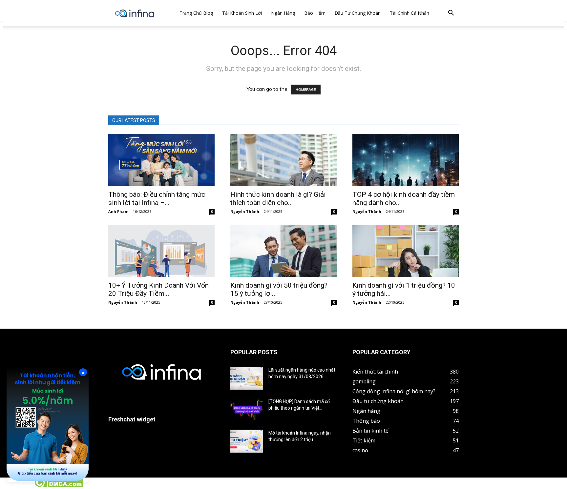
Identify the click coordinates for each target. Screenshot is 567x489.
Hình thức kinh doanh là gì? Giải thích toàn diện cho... (278, 199)
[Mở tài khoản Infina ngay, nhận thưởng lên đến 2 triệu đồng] (246, 441)
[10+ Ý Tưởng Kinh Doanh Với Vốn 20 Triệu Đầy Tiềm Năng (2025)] (161, 251)
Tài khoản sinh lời (242, 13)
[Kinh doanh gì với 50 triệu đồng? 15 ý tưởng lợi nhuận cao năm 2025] (283, 251)
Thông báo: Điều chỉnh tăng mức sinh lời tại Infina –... (156, 199)
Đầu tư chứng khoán (358, 13)
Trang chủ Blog (196, 13)
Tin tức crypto (16, 485)
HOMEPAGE (306, 89)
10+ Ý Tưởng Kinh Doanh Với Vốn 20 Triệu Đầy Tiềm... (158, 289)
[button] (451, 13)
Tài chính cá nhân (409, 13)
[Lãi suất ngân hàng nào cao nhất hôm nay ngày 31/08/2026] (246, 378)
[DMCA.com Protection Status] (58, 485)
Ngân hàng (283, 13)
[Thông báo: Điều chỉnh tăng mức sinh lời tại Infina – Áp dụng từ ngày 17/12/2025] (161, 160)
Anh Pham (118, 211)
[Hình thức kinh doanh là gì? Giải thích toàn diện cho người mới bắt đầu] (283, 160)
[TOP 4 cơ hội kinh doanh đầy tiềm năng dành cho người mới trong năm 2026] (405, 160)
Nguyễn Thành (244, 211)
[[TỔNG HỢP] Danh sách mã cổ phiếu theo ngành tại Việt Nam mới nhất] (246, 409)
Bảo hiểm (315, 13)
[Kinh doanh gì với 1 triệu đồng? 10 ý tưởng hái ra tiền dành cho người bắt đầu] (405, 251)
